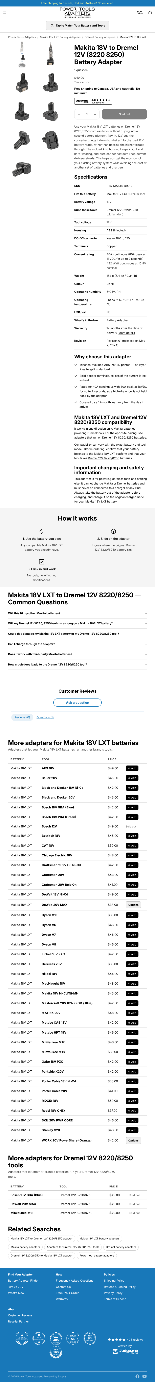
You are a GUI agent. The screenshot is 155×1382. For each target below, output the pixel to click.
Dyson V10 (49, 915)
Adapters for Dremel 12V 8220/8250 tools (73, 1247)
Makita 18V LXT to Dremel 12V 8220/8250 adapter (42, 1238)
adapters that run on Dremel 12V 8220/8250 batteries (110, 437)
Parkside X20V (53, 1071)
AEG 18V (48, 768)
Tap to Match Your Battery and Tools (80, 25)
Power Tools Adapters (22, 37)
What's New (16, 1293)
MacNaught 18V (53, 983)
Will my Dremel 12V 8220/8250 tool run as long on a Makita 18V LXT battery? (60, 623)
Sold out (124, 114)
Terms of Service (115, 1299)
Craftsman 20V (53, 875)
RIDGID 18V (50, 1101)
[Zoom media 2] (51, 54)
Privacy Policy (113, 1293)
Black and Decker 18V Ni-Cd (62, 788)
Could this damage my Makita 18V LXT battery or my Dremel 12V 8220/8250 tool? (63, 633)
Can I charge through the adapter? (31, 644)
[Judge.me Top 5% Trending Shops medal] (89, 1338)
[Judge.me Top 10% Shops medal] (55, 1352)
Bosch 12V (49, 826)
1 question (81, 70)
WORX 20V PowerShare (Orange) (67, 1140)
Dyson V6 (49, 925)
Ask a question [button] (77, 703)
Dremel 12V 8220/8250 (103, 458)
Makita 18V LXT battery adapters (99, 1238)
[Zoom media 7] (22, 140)
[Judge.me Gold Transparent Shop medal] (38, 1338)
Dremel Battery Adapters (100, 37)
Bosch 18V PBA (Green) (59, 817)
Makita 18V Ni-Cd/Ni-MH (60, 993)
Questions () (45, 717)
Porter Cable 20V (54, 1091)
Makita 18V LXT (104, 453)
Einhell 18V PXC (53, 954)
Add (133, 768)
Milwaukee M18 (53, 1052)
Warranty (62, 1299)
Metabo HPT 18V (54, 1032)
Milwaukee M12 (53, 1042)
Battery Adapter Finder (23, 1280)
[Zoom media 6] (51, 111)
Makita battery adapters (25, 1247)
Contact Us (63, 1286)
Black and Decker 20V (58, 797)
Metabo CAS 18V (54, 1022)
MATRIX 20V (51, 1013)
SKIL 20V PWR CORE (57, 1120)
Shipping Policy (114, 1280)
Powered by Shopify (55, 1376)
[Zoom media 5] (22, 111)
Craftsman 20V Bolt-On (59, 885)
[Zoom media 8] (51, 140)
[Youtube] (144, 1376)
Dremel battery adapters (121, 1247)
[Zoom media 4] (51, 83)
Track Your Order (67, 1293)
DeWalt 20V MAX (54, 905)
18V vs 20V (15, 1286)
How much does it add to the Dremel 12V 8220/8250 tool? (47, 664)
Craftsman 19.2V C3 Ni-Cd (61, 865)
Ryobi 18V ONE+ (54, 1111)
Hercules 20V (52, 964)
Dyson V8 (49, 944)
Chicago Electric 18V (57, 855)
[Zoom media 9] (22, 169)
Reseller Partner (18, 1321)
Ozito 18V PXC (52, 1062)
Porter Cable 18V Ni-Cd (59, 1081)
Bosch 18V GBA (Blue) (58, 807)
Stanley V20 (51, 1130)
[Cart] (150, 12)
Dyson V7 (49, 935)
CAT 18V (48, 846)
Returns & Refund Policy (120, 1286)
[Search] (138, 12)
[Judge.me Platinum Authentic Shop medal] (22, 1338)
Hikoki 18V (49, 974)
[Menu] (4, 12)
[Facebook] (137, 1376)
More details (126, 332)
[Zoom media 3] (22, 83)
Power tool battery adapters (97, 1255)
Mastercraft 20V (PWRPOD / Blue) (67, 1003)
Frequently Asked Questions (74, 1280)
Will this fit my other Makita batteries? (34, 613)
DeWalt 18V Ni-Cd (55, 894)
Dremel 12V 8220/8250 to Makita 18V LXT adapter (42, 1255)
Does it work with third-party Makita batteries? (40, 654)
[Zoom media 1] (22, 54)
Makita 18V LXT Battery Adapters (60, 37)
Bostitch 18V (51, 836)
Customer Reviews (20, 1315)
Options (133, 904)
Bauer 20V (49, 778)
